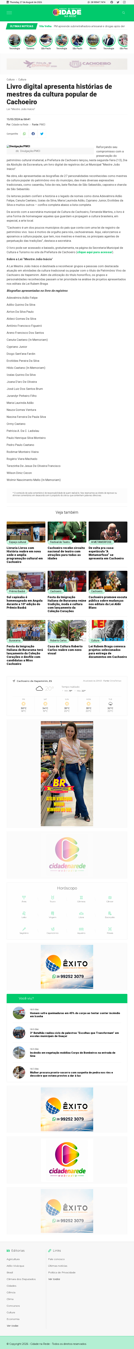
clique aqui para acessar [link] (94, 252)
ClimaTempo (115, 681)
